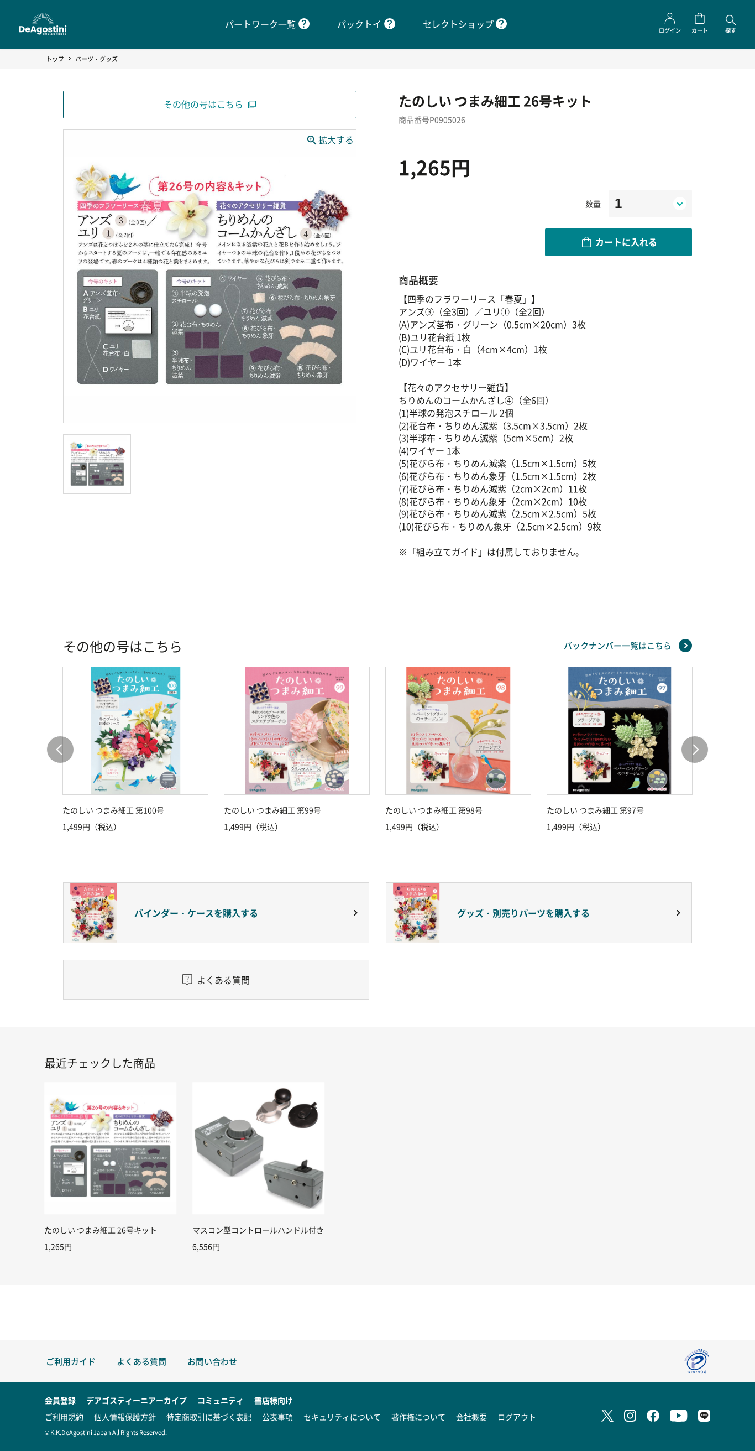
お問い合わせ (212, 1361)
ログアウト (516, 1416)
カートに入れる (626, 241)
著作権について (418, 1416)
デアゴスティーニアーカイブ (136, 1400)
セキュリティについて (342, 1416)
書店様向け (273, 1400)
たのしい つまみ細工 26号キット (100, 1229)
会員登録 (60, 1400)
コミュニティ (220, 1400)
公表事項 (277, 1416)
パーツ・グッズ (96, 58)
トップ (55, 58)
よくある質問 (141, 1361)
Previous (60, 749)
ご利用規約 (64, 1416)
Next (695, 749)
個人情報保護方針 (125, 1416)
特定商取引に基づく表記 (208, 1416)
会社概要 (471, 1416)
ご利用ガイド (71, 1361)
